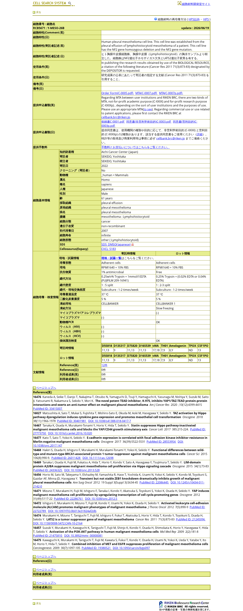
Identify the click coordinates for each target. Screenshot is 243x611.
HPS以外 (194, 19)
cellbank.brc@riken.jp (115, 117)
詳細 (199, 134)
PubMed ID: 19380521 (96, 548)
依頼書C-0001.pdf (113, 122)
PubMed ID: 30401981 (72, 421)
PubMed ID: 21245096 (191, 519)
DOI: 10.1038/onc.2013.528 (82, 470)
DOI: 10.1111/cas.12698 (98, 458)
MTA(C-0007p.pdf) (171, 93)
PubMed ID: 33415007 (48, 409)
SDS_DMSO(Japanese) (116, 244)
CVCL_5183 (108, 249)
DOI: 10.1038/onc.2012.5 (101, 499)
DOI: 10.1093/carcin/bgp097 (131, 548)
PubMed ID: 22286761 (69, 499)
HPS (206, 19)
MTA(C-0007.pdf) (146, 93)
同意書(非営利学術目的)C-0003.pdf (148, 122)
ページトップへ (46, 388)
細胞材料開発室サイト (195, 4)
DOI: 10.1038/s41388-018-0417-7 (109, 421)
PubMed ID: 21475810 (48, 536)
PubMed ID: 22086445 (154, 482)
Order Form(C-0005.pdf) (117, 93)
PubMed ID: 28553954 (161, 442)
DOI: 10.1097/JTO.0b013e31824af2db (72, 511)
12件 (104, 365)
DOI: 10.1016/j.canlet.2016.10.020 (70, 433)
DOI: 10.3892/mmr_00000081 (83, 536)
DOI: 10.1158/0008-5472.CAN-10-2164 (57, 523)
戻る (38, 12)
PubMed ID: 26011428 (66, 458)
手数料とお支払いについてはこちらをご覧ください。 (135, 147)
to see (148, 109)
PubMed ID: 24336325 (48, 470)
